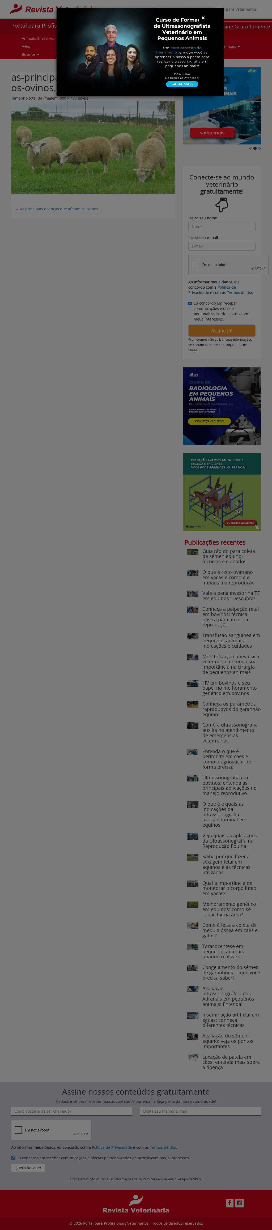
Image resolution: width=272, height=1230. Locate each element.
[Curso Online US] (140, 51)
